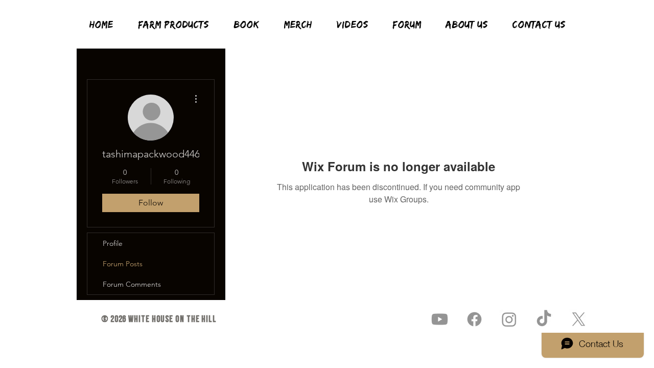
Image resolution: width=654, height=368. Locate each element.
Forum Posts (123, 263)
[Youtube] (439, 319)
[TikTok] (543, 319)
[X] (578, 319)
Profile (113, 243)
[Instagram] (509, 319)
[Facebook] (474, 319)
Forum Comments (132, 284)
